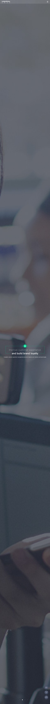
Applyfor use (46, 697)
